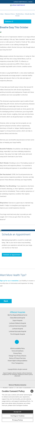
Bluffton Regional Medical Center (17, 315)
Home (2, 14)
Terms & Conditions (17, 351)
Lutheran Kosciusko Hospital (17, 331)
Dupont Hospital (17, 320)
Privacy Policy (17, 353)
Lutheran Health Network (20, 1)
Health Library (20, 14)
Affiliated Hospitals (17, 312)
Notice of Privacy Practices (17, 358)
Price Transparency (17, 363)
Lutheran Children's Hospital (17, 323)
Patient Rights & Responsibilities (17, 360)
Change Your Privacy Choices (17, 356)
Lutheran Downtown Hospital (17, 326)
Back (6, 301)
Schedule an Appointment (11, 255)
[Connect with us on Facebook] (17, 342)
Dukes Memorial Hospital (17, 318)
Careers (30, 1)
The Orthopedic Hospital (17, 334)
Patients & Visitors (10, 14)
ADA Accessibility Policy (17, 348)
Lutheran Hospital (17, 328)
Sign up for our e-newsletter (9, 281)
